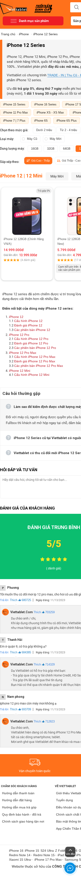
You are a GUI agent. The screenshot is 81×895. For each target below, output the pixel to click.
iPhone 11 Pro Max (15, 112)
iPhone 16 (16, 850)
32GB (50, 148)
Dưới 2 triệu (44, 130)
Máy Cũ (32, 138)
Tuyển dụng (64, 800)
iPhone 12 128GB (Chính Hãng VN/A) (24, 241)
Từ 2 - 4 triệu (68, 130)
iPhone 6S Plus (66, 120)
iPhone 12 (16, 317)
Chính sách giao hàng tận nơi (23, 821)
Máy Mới (55, 138)
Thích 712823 (44, 721)
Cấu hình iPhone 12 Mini (31, 374)
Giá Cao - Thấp (40, 160)
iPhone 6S (41, 120)
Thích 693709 (20, 709)
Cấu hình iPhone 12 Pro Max (34, 357)
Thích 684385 (20, 652)
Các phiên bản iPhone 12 (32, 330)
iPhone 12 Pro (19, 335)
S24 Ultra (47, 850)
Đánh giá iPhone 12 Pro (31, 343)
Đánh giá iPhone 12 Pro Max (34, 361)
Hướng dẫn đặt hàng (17, 800)
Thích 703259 (44, 612)
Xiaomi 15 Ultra (20, 859)
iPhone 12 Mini (19, 370)
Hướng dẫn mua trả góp (19, 807)
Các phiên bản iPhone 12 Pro (35, 348)
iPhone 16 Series (45, 104)
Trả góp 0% (44, 190)
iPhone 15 (32, 850)
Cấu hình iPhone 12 (28, 321)
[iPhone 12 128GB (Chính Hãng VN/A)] (27, 212)
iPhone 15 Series (14, 104)
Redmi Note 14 (19, 855)
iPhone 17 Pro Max (48, 859)
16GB (34, 148)
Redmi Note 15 (44, 855)
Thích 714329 (44, 664)
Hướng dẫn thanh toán (18, 793)
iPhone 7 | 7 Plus (14, 120)
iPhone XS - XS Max (50, 112)
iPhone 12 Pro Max (22, 352)
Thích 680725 (20, 600)
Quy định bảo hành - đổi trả (21, 814)
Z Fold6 (60, 850)
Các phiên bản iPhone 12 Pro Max (38, 366)
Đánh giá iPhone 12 (28, 325)
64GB (66, 148)
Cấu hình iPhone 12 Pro (31, 339)
